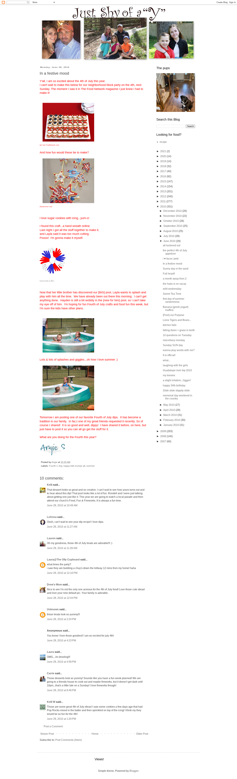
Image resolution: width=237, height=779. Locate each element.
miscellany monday (174, 340)
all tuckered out (171, 245)
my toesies (169, 375)
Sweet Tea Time (172, 293)
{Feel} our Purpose (173, 315)
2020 (163, 156)
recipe (163, 142)
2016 (163, 176)
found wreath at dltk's (47, 281)
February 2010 (172, 420)
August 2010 (170, 231)
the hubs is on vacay (174, 283)
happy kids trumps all (74, 466)
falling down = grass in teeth (179, 330)
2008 (163, 436)
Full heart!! (169, 273)
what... (166, 360)
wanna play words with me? (179, 350)
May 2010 (169, 404)
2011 (163, 201)
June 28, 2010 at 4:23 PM (61, 640)
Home (95, 733)
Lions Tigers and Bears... (177, 320)
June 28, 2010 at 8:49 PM (61, 690)
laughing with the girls (175, 365)
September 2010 (173, 226)
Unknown (53, 609)
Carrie (50, 673)
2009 (163, 431)
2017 (163, 171)
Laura (50, 652)
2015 (163, 181)
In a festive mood (172, 263)
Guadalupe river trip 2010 (177, 370)
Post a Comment (53, 726)
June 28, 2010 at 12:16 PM (62, 573)
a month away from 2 (175, 278)
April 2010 (169, 410)
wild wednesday (172, 288)
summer (90, 466)
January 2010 (171, 425)
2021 (163, 151)
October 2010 (171, 221)
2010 (163, 206)
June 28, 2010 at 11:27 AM (62, 526)
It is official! (169, 355)
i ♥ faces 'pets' (171, 258)
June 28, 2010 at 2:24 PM (61, 619)
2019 (163, 161)
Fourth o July (55, 466)
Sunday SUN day (173, 345)
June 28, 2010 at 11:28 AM (62, 548)
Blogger (133, 770)
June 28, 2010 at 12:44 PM (62, 598)
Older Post (142, 733)
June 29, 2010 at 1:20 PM (61, 718)
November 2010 (172, 216)
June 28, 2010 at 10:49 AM (62, 505)
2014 (163, 186)
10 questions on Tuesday (177, 335)
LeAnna (52, 517)
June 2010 (169, 241)
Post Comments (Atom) (68, 740)
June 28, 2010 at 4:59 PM (61, 661)
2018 (163, 166)
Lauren (51, 538)
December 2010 (172, 211)
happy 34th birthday (174, 385)
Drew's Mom (54, 584)
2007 (163, 441)
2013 (163, 191)
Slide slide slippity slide (176, 390)
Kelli (49, 484)
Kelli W (51, 702)
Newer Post (47, 733)
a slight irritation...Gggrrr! (177, 380)
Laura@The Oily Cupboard (63, 559)
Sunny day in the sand (175, 268)
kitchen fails (169, 325)
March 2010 (170, 415)
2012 (163, 196)
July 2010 (169, 236)
